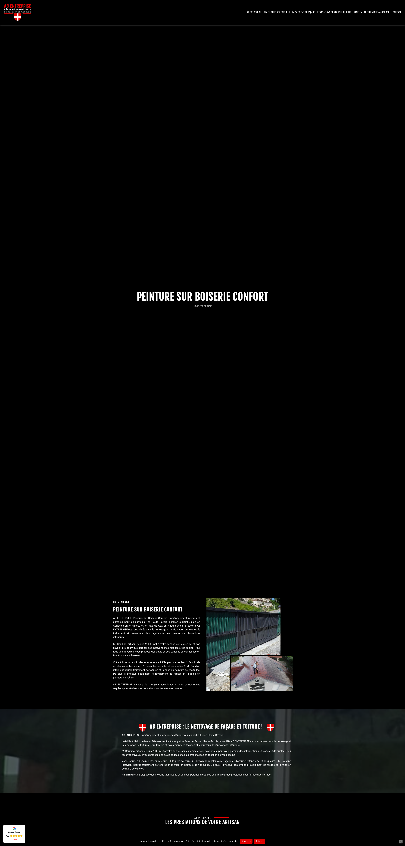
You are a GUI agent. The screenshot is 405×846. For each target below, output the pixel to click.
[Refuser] (401, 841)
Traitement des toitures (277, 12)
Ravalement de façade (303, 12)
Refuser (260, 841)
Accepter (246, 841)
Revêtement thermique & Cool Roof (372, 12)
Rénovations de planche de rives (334, 12)
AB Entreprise (254, 12)
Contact (397, 12)
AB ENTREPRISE (122, 618)
